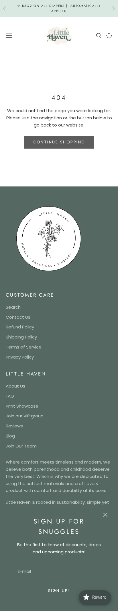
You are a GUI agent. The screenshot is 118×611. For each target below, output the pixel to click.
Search (13, 307)
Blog (10, 436)
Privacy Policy (20, 357)
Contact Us (18, 317)
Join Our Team (21, 446)
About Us (15, 386)
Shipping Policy (21, 337)
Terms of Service (24, 347)
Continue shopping (59, 142)
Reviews (14, 426)
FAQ (10, 396)
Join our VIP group (25, 416)
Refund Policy (20, 327)
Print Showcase (22, 406)
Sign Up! (59, 591)
